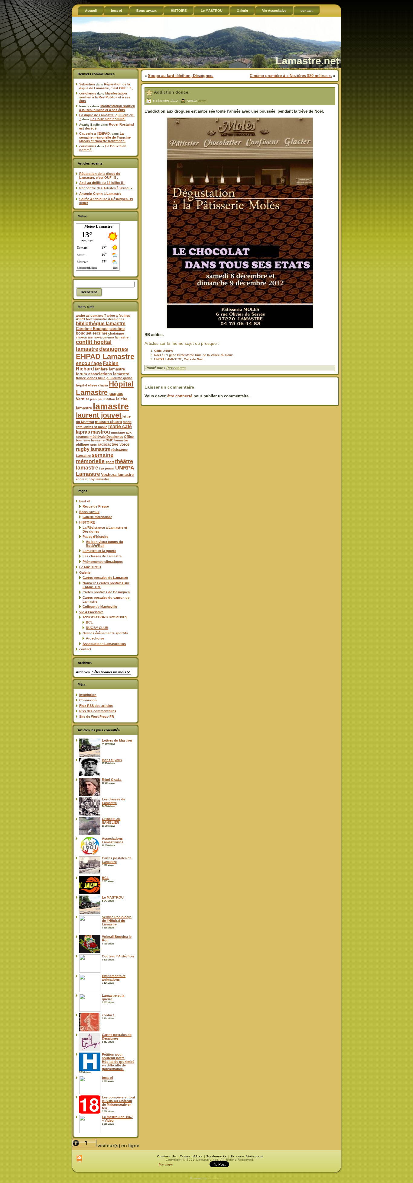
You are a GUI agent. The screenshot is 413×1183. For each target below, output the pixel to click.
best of (84, 501)
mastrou (100, 431)
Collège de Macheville (100, 606)
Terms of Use (191, 1156)
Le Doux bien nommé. (107, 119)
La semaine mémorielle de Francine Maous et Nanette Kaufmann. (105, 137)
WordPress (215, 1178)
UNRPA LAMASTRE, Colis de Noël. (179, 359)
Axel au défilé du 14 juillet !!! (102, 182)
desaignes (113, 348)
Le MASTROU (90, 567)
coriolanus (87, 93)
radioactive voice (113, 444)
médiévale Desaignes (106, 436)
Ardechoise (95, 638)
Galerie (84, 572)
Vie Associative (91, 612)
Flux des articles (96, 705)
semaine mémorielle (94, 458)
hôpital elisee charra (92, 385)
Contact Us (166, 1156)
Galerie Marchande (97, 517)
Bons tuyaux (89, 512)
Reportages (176, 368)
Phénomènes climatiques (103, 561)
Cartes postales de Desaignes (106, 592)
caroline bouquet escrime (100, 330)
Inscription (87, 695)
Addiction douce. (172, 92)
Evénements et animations (113, 977)
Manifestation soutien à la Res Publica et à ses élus (104, 97)
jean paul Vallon (102, 399)
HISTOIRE (87, 522)
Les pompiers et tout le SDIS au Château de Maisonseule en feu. (118, 1102)
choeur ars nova (89, 337)
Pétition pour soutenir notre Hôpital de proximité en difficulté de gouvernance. (118, 1062)
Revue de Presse (96, 506)
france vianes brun (91, 378)
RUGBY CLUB (97, 628)
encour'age (89, 363)
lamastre (111, 406)
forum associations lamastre (102, 374)
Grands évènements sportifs (105, 633)
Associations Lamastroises (104, 644)
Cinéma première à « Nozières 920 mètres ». (291, 75)
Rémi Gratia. (112, 779)
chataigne (116, 333)
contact (85, 649)
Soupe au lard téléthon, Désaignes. (180, 75)
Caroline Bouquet (92, 328)
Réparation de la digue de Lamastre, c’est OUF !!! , (106, 86)
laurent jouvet (99, 415)
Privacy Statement (247, 1156)
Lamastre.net (307, 60)
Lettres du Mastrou (117, 740)
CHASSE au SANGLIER (111, 820)
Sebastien (87, 84)
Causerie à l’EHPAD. (95, 133)
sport (110, 462)
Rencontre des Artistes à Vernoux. (106, 188)
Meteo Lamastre (98, 226)
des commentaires (97, 711)
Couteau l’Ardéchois (118, 956)
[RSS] (79, 1159)
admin (202, 100)
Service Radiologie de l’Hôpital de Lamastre (117, 920)
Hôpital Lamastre (105, 388)
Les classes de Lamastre (102, 556)
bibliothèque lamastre (100, 323)
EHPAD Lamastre (105, 356)
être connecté (179, 396)
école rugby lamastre (92, 479)
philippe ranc (86, 444)
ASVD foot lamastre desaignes (100, 319)
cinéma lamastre (115, 337)
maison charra (108, 421)
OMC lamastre (117, 440)
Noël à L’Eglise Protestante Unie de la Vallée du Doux (193, 355)
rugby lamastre (93, 449)
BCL (89, 622)
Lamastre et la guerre (99, 551)
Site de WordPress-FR (96, 716)
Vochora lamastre (117, 474)
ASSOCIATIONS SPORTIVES (105, 617)
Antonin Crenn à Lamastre (100, 193)
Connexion (88, 700)
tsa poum (106, 468)
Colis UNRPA (163, 350)
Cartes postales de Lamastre (105, 577)
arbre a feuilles (118, 315)
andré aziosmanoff (91, 315)
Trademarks (217, 1156)
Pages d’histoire (95, 536)
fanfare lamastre (110, 369)
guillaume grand (119, 378)
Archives (83, 672)
